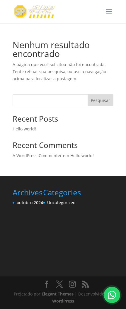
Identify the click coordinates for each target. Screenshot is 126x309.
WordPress (63, 301)
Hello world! (24, 129)
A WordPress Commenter (37, 155)
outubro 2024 (30, 202)
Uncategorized (61, 202)
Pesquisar (100, 100)
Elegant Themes (58, 294)
